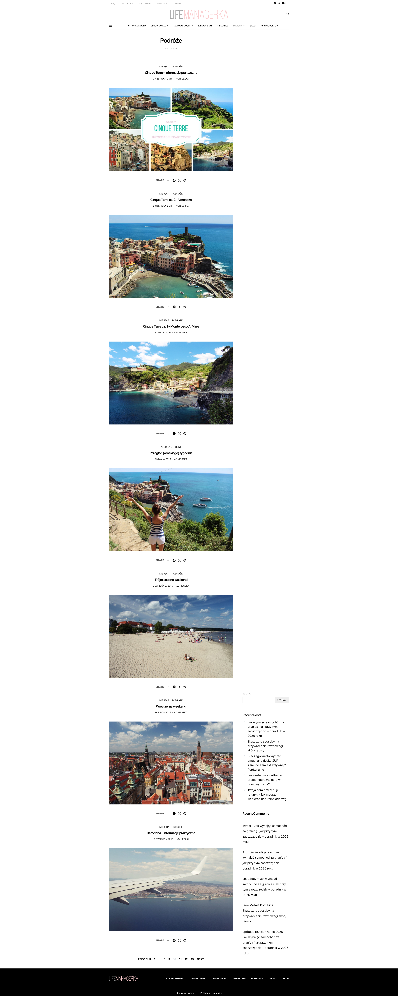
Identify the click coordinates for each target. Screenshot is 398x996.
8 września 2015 (163, 585)
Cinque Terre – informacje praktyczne (171, 73)
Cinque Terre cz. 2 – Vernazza (171, 200)
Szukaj (247, 693)
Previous (144, 959)
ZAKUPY (177, 3)
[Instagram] (279, 3)
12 (186, 959)
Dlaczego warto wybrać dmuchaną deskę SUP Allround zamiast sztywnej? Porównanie (267, 762)
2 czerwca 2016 (163, 205)
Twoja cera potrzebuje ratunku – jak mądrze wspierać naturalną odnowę (267, 794)
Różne (178, 447)
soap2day (250, 879)
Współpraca (127, 3)
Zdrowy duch (182, 26)
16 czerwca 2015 (163, 839)
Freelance (222, 26)
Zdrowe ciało (158, 26)
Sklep (253, 26)
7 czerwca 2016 (163, 78)
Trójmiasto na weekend (171, 580)
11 (180, 959)
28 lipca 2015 (163, 712)
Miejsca (237, 26)
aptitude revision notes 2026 (263, 932)
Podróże (177, 66)
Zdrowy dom (205, 26)
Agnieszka (182, 78)
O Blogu (112, 3)
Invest (247, 826)
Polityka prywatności (211, 993)
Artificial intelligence (257, 852)
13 (192, 959)
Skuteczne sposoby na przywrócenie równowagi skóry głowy (265, 746)
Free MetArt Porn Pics (258, 905)
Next (200, 959)
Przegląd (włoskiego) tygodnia (171, 453)
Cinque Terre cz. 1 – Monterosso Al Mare (171, 326)
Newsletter (162, 3)
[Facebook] (275, 3)
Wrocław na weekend (171, 706)
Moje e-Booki (145, 3)
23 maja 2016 (163, 459)
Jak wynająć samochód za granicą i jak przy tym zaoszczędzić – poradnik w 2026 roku (266, 729)
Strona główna (137, 26)
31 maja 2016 (163, 332)
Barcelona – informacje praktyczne (171, 833)
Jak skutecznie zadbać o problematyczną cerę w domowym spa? (265, 779)
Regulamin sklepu (185, 993)
